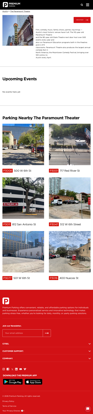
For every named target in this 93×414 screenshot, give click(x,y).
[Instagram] (3, 369)
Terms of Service (9, 406)
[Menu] (88, 5)
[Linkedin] (16, 369)
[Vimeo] (25, 369)
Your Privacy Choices (11, 411)
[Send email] (47, 333)
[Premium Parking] (5, 301)
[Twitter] (12, 369)
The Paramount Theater (20, 11)
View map (79, 20)
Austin (5, 11)
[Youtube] (20, 369)
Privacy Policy (8, 401)
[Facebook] (8, 369)
